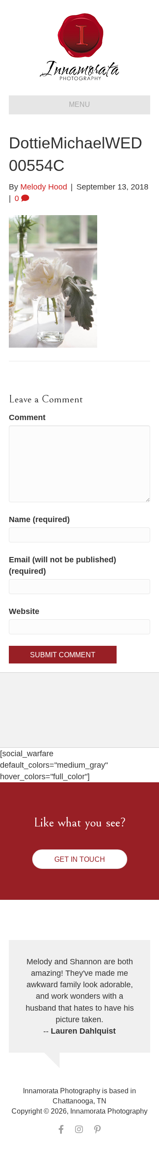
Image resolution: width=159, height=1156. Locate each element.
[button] (79, 859)
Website (24, 611)
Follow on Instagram (85, 717)
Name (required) (39, 519)
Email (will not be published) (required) (62, 565)
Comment (27, 417)
